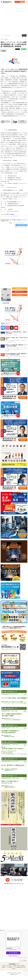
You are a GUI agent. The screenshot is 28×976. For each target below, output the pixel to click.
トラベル (6, 39)
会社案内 (4, 965)
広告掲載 (14, 965)
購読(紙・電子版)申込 (17, 1)
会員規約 (13, 968)
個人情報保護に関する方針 (20, 967)
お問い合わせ (9, 965)
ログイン (23, 1)
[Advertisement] (14, 15)
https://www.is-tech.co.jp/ (12, 211)
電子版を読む (20, 294)
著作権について (5, 967)
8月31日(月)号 (6, 303)
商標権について (12, 967)
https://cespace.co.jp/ (12, 187)
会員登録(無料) (20, 288)
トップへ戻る (23, 960)
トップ (2, 39)
